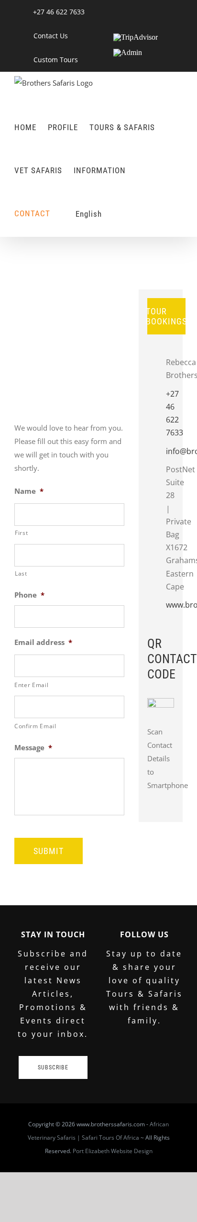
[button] (116, 213)
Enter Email (31, 685)
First (21, 533)
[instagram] (175, 1051)
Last (21, 573)
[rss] (160, 1051)
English (89, 214)
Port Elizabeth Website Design (113, 1151)
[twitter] (129, 1051)
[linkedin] (144, 1051)
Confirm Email (35, 726)
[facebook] (114, 1051)
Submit (48, 851)
